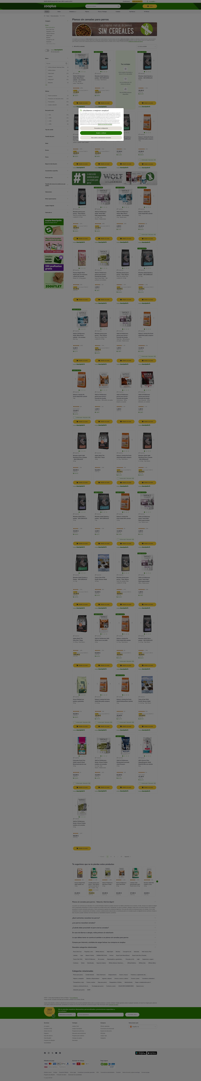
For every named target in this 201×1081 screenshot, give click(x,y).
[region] (101, 124)
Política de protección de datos (105, 124)
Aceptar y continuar (101, 133)
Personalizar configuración (101, 128)
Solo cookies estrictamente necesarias (101, 137)
